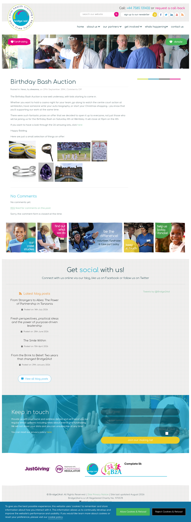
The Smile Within (34, 340)
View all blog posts (36, 379)
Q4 (139, 237)
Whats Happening (155, 26)
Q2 (52, 237)
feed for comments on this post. (30, 208)
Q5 (170, 237)
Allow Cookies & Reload (133, 511)
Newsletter (138, 14)
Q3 (95, 237)
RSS (182, 14)
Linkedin (171, 14)
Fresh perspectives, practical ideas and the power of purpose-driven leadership (34, 322)
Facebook (160, 14)
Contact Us (177, 26)
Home (80, 26)
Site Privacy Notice (98, 494)
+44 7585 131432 (138, 8)
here (80, 125)
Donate (176, 41)
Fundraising (19, 41)
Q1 (21, 237)
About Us (92, 26)
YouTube (177, 14)
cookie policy (55, 517)
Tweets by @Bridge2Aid (156, 291)
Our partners (111, 26)
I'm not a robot (167, 429)
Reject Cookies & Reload (168, 511)
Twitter (166, 14)
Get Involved (132, 26)
